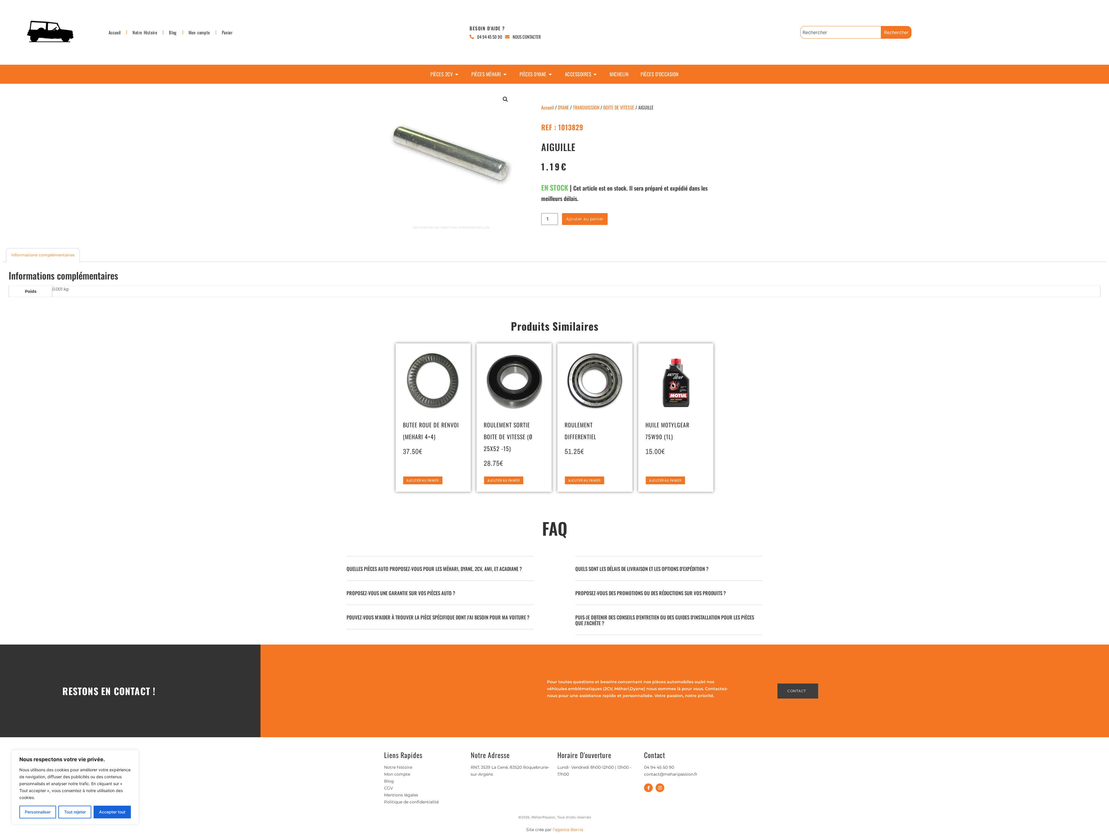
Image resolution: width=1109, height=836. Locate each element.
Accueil (115, 32)
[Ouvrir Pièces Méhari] (505, 74)
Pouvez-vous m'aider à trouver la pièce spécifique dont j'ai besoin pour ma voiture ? (438, 617)
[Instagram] (660, 787)
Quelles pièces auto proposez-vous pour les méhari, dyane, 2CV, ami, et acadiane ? (434, 568)
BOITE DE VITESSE (618, 107)
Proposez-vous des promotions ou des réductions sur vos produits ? (650, 593)
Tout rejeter (75, 811)
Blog (172, 32)
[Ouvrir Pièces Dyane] (550, 74)
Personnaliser (38, 811)
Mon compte (199, 32)
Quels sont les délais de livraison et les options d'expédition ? (641, 568)
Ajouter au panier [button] (423, 480)
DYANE (563, 107)
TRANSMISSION (586, 107)
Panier (227, 32)
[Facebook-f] (648, 787)
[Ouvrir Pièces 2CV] (456, 74)
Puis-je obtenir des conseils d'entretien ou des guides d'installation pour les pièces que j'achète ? (664, 620)
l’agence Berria (568, 829)
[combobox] (840, 32)
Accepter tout (112, 811)
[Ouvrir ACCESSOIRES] (595, 74)
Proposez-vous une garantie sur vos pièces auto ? (401, 593)
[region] (75, 787)
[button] (505, 99)
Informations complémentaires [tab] (43, 255)
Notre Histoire (145, 32)
